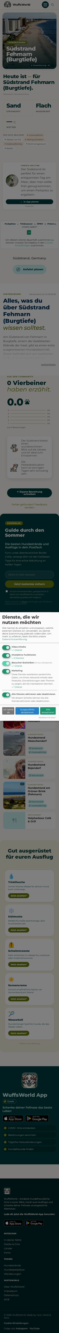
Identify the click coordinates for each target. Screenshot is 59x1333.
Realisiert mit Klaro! (47, 717)
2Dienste (18, 658)
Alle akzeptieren (48, 711)
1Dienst (17, 650)
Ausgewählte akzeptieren (27, 711)
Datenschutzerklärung (14, 639)
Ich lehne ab (8, 711)
